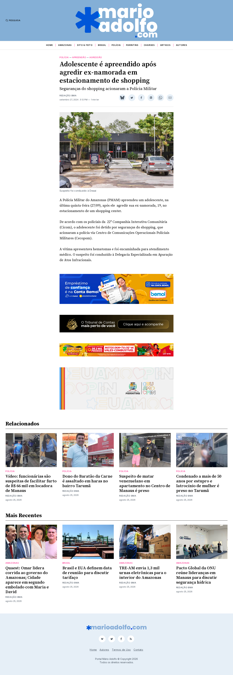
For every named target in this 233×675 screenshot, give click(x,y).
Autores (181, 45)
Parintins (132, 45)
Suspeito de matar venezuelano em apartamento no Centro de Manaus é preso (144, 483)
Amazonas (65, 45)
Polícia (116, 45)
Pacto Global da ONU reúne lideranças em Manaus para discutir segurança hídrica (196, 575)
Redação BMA (68, 95)
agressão (95, 57)
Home (49, 45)
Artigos (165, 45)
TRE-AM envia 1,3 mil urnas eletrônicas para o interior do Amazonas (142, 573)
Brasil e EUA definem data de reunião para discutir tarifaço (87, 573)
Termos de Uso (121, 649)
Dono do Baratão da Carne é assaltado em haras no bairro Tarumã (87, 481)
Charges (149, 45)
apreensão (79, 57)
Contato (138, 649)
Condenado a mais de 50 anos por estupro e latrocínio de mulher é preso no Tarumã (198, 483)
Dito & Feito (84, 45)
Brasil (102, 45)
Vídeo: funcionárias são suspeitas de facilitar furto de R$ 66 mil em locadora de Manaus (31, 483)
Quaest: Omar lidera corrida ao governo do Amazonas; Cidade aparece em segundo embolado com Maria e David (27, 580)
